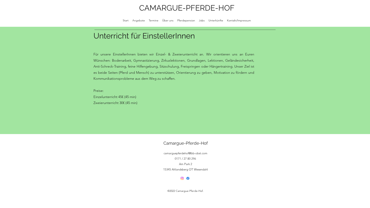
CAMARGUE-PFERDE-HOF (187, 7)
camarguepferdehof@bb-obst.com (185, 153)
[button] (167, 20)
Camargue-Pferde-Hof (185, 143)
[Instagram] (182, 178)
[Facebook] (188, 178)
